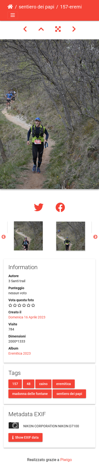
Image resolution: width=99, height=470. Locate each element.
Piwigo (66, 459)
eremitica (63, 384)
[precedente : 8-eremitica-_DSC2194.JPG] (25, 29)
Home (10, 6)
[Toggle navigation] (12, 15)
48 (29, 384)
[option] (28, 235)
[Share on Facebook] (60, 207)
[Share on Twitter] (40, 207)
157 (15, 384)
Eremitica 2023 (19, 353)
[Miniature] (41, 29)
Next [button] (95, 237)
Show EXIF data (26, 437)
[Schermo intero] (58, 29)
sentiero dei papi (36, 7)
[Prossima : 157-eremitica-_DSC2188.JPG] (74, 29)
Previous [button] (3, 237)
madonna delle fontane (30, 394)
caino (43, 384)
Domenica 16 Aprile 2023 (26, 317)
